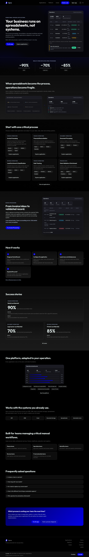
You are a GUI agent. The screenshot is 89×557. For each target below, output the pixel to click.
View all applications (44, 184)
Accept (80, 554)
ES (82, 2)
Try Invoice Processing (13, 227)
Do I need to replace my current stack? (18, 486)
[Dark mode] (80, 3)
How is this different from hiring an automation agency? (22, 491)
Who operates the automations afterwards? (19, 496)
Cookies (81, 545)
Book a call (65, 3)
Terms (81, 540)
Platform (51, 2)
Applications (42, 2)
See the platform (44, 393)
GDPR (81, 547)
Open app (74, 3)
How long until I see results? (15, 481)
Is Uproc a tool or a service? (15, 477)
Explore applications (22, 44)
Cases (57, 2)
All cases (44, 343)
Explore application (14, 154)
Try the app (10, 44)
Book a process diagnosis (49, 521)
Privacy (81, 542)
